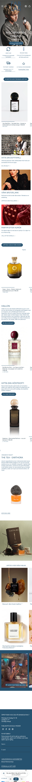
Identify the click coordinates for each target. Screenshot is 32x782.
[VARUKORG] (29, 6)
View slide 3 (17, 44)
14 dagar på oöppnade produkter (8, 56)
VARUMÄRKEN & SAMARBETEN (11, 759)
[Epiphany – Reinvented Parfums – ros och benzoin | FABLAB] (14, 417)
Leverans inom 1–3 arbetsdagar (8, 70)
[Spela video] (6, 685)
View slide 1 (14, 44)
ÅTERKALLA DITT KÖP (8, 766)
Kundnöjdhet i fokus (23, 69)
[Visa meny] (2, 6)
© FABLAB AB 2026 (6, 778)
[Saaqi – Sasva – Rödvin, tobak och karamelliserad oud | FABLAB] (14, 267)
